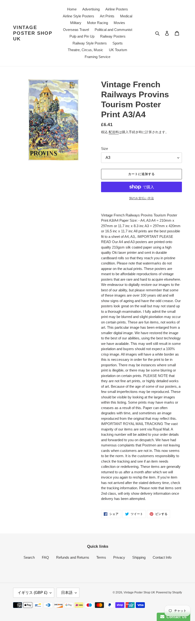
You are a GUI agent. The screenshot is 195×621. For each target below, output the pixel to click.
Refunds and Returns (72, 557)
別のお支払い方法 (141, 198)
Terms (101, 557)
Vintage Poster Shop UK (32, 33)
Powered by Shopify (169, 592)
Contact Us (175, 617)
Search (29, 557)
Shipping (139, 557)
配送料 (114, 132)
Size (104, 149)
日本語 (67, 593)
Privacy (119, 557)
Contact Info (162, 557)
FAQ (45, 557)
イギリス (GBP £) (32, 593)
